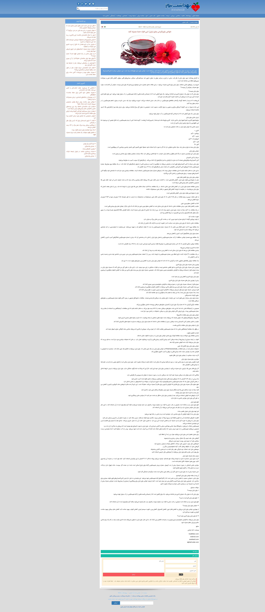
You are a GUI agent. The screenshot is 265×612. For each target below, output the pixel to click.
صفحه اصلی (195, 16)
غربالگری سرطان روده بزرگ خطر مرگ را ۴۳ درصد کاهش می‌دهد (81, 126)
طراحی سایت (141, 607)
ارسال (115, 603)
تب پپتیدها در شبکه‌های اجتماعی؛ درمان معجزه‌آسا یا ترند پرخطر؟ (81, 98)
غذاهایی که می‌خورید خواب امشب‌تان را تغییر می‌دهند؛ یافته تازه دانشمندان (81, 89)
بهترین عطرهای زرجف (89, 149)
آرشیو (130, 593)
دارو (147, 16)
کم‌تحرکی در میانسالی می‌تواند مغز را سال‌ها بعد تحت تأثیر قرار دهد (81, 64)
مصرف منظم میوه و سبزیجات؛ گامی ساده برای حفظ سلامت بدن (81, 73)
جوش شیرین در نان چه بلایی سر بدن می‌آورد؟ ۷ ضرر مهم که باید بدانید (81, 31)
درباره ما (144, 593)
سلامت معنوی (161, 16)
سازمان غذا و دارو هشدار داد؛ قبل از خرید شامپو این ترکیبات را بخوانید (81, 45)
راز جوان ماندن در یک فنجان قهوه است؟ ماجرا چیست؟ (81, 55)
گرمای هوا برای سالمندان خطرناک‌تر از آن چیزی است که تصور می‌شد (81, 59)
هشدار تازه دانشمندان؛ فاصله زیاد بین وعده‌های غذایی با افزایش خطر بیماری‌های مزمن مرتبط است (81, 107)
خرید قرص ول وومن (89, 144)
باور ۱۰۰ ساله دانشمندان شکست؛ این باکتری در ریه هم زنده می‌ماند (81, 36)
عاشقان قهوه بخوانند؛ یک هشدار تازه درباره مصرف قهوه (81, 133)
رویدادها (188, 16)
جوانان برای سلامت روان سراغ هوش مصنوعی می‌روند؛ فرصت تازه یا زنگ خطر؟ (81, 103)
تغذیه (183, 16)
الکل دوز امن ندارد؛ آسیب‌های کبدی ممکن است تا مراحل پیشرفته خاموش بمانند (81, 27)
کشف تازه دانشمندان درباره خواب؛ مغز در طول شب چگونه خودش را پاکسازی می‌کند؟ (81, 69)
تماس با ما (106, 16)
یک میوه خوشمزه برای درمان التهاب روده (83, 130)
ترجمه (167, 16)
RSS (119, 593)
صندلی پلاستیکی (90, 146)
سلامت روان (140, 16)
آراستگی (112, 16)
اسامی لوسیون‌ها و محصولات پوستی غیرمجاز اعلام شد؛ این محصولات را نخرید (81, 41)
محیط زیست (132, 16)
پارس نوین (123, 607)
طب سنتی (152, 16)
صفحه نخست (194, 22)
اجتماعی (124, 16)
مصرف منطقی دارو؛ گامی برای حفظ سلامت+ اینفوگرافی (81, 93)
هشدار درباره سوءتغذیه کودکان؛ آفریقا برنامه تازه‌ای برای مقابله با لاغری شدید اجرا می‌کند (81, 112)
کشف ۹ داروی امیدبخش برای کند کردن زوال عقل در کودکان (81, 121)
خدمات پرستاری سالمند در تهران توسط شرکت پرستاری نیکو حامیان (81, 152)
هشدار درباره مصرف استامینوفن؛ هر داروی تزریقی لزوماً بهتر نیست (81, 50)
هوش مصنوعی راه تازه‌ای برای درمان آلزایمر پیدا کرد (81, 117)
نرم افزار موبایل (133, 607)
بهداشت (118, 16)
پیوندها (125, 593)
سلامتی (178, 16)
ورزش (172, 16)
